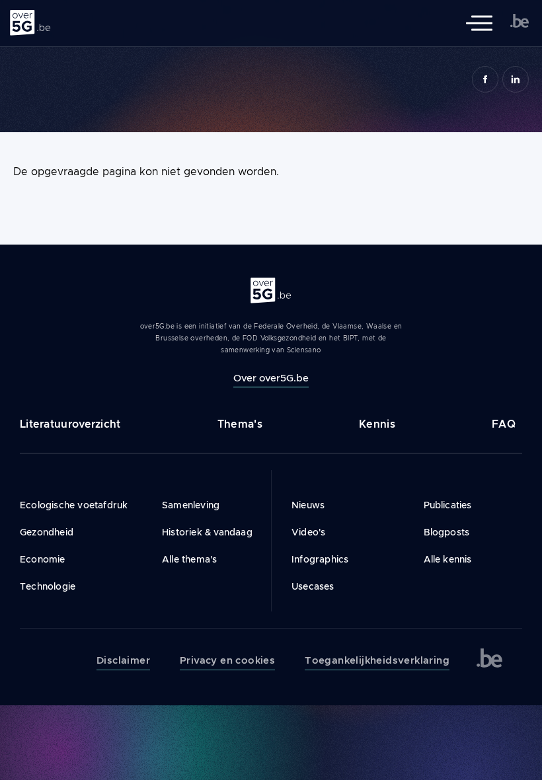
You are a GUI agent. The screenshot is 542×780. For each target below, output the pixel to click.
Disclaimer (123, 660)
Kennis (377, 424)
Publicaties (448, 505)
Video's (308, 532)
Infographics (319, 559)
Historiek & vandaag (207, 532)
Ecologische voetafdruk (74, 505)
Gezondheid (46, 532)
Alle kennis (448, 559)
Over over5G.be (271, 377)
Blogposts (447, 532)
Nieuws (308, 505)
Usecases (312, 586)
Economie (42, 559)
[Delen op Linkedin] (515, 79)
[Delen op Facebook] (485, 79)
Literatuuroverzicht (70, 424)
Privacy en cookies (227, 660)
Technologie (47, 586)
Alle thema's (189, 559)
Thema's (239, 424)
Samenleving (190, 505)
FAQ (504, 424)
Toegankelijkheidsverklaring (377, 660)
